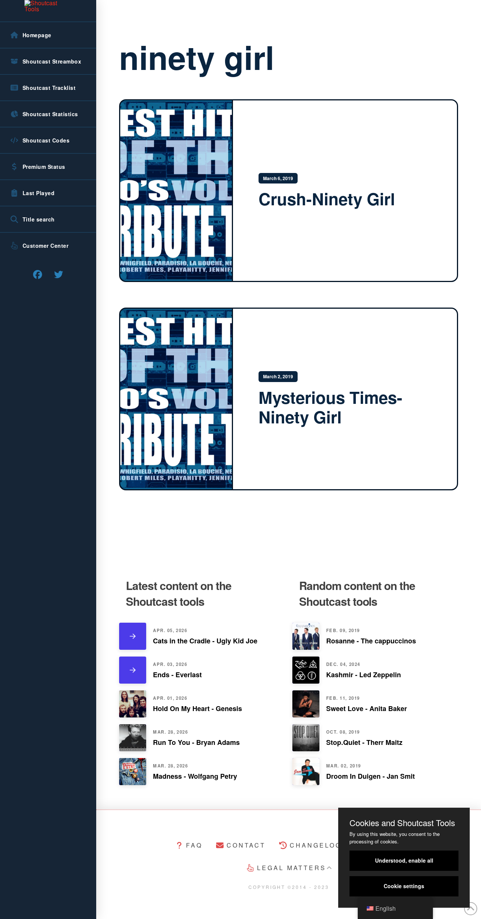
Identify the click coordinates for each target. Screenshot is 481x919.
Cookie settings (404, 886)
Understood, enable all (404, 860)
